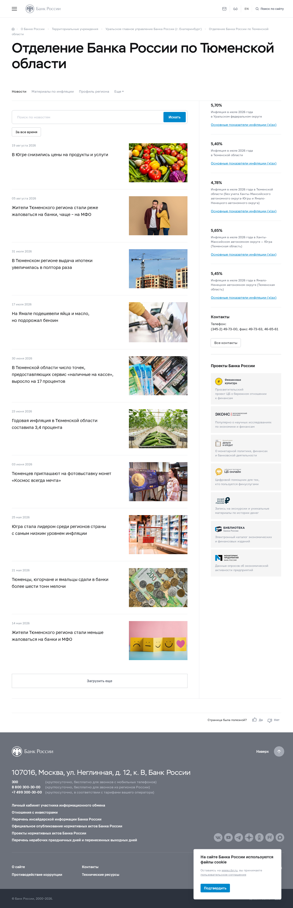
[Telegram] (238, 837)
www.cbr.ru (229, 870)
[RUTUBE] (269, 837)
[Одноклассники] (259, 837)
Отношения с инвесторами (35, 812)
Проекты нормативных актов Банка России (49, 833)
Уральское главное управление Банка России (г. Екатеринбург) (154, 29)
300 (15, 782)
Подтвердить (215, 888)
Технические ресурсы (100, 874)
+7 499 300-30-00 (27, 792)
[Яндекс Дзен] (249, 837)
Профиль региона (94, 91)
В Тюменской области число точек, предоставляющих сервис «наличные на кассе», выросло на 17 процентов (62, 374)
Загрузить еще (99, 681)
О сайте (18, 867)
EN (247, 9)
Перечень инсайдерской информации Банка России (56, 819)
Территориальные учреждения (75, 29)
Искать (175, 117)
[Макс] (280, 837)
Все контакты (225, 343)
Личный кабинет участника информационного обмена (58, 805)
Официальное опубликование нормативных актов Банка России (67, 826)
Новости (19, 91)
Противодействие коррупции (37, 874)
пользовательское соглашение (223, 874)
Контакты (90, 867)
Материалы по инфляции (53, 91)
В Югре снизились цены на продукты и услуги (60, 154)
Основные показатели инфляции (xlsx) (243, 124)
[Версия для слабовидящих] (235, 9)
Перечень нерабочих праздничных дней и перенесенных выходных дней (74, 840)
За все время (26, 132)
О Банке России (33, 29)
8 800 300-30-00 (26, 787)
